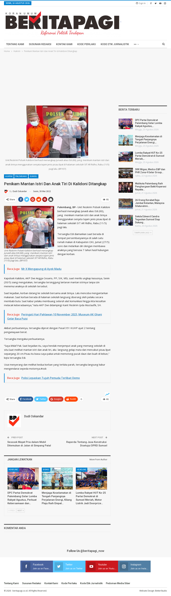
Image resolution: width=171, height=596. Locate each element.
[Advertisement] (85, 78)
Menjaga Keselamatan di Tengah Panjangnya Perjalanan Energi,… (148, 139)
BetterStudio (161, 590)
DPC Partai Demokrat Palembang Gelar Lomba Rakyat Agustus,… (148, 123)
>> (135, 44)
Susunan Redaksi (40, 44)
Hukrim (9, 176)
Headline (13, 469)
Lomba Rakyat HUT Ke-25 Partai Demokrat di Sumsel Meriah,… (149, 155)
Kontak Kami (64, 44)
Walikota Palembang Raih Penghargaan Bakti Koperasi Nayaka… (150, 186)
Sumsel (33, 176)
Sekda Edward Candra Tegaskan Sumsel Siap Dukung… (147, 219)
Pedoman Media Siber (118, 583)
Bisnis (46, 469)
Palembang (21, 176)
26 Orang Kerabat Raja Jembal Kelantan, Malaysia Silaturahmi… (149, 203)
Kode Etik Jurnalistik (115, 44)
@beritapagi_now (92, 551)
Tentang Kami (15, 44)
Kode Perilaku (86, 44)
